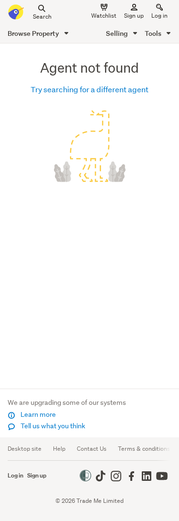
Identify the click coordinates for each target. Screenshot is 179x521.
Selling (117, 33)
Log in (159, 15)
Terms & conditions (144, 449)
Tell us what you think (52, 426)
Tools (154, 33)
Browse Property (34, 33)
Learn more (37, 414)
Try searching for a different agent (89, 89)
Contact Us (91, 449)
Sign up (134, 15)
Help (59, 449)
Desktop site (25, 449)
